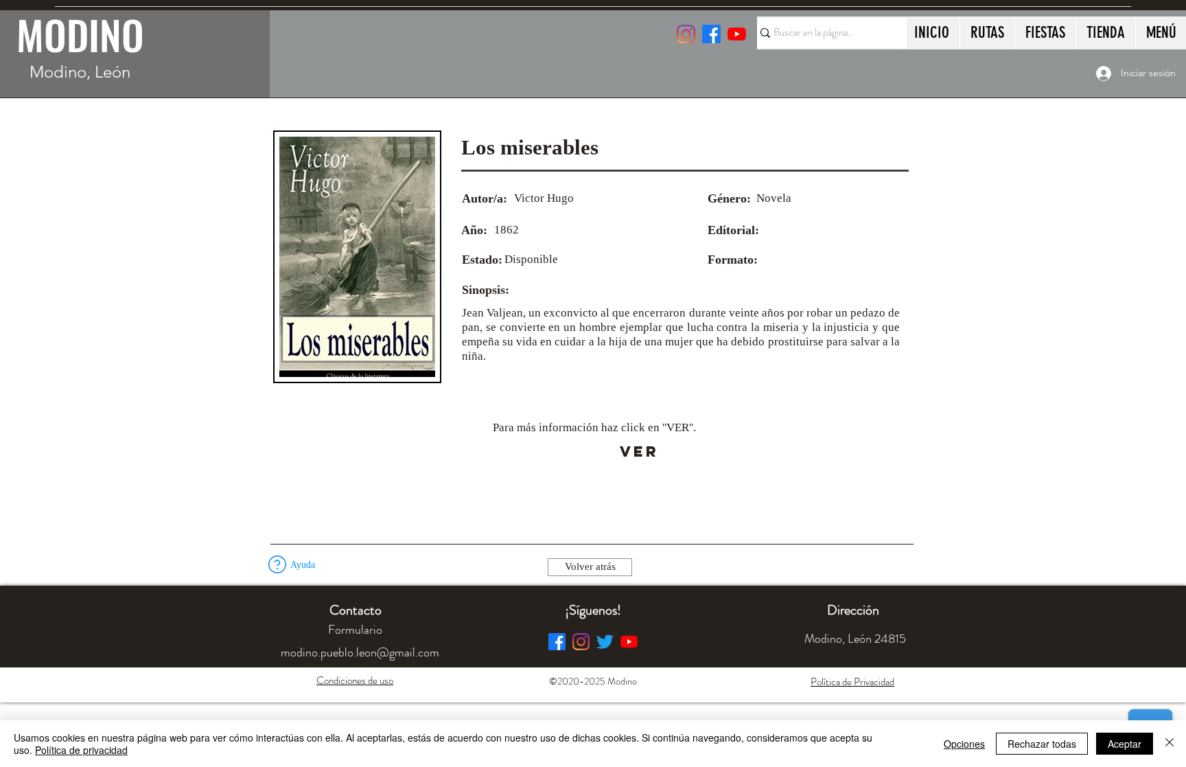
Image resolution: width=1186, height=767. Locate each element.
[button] (277, 564)
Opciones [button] (964, 744)
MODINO (80, 34)
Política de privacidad (81, 750)
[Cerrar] (1169, 743)
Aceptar (1124, 744)
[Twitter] (605, 641)
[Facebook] (557, 641)
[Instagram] (686, 34)
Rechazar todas (1042, 744)
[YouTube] (737, 34)
